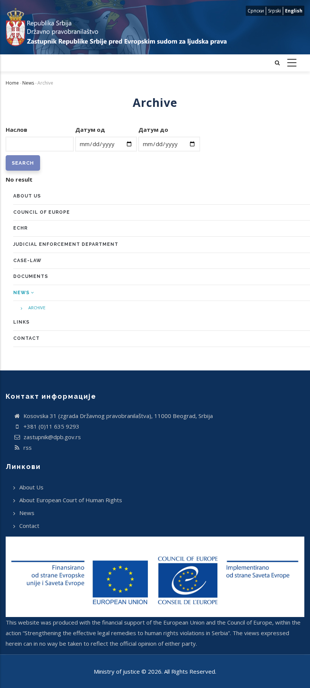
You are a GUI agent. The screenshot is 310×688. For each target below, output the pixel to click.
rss (27, 447)
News (28, 83)
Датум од (90, 129)
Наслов (16, 129)
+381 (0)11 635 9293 (50, 426)
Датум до (153, 129)
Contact (29, 525)
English (293, 11)
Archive (36, 307)
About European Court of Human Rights (70, 500)
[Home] (116, 27)
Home (12, 83)
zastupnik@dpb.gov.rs (51, 437)
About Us (31, 487)
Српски (256, 11)
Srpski (274, 11)
